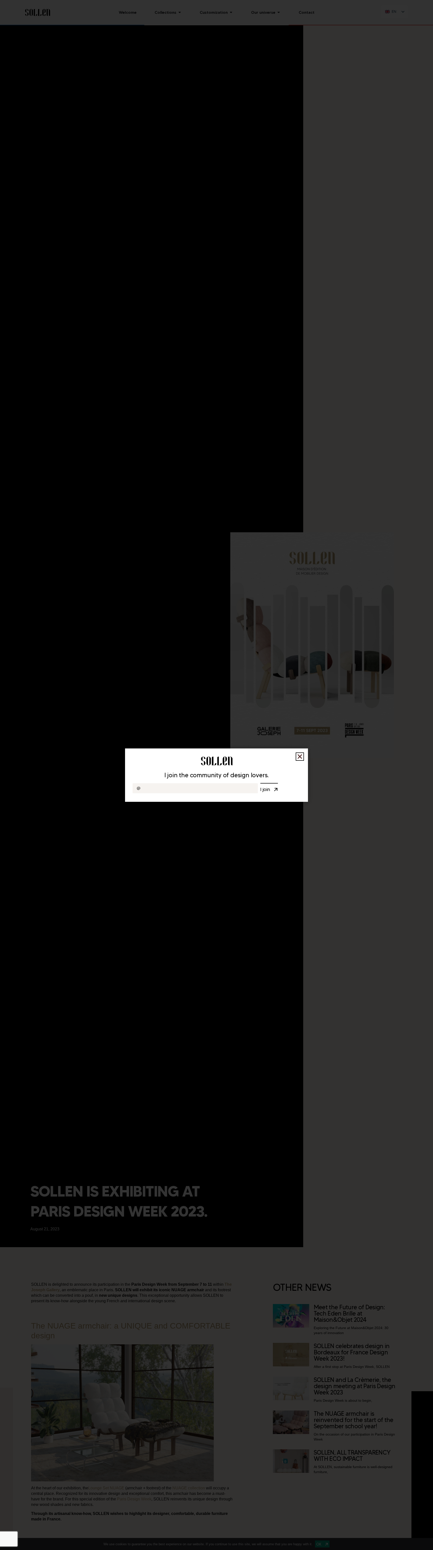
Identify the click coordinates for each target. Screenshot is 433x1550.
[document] (216, 775)
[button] (300, 756)
